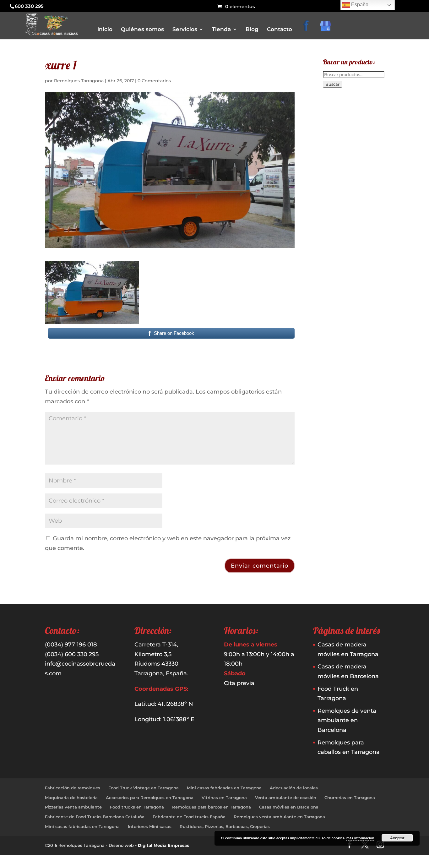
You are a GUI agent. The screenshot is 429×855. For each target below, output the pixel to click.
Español (360, 4)
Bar (223, 66)
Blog (252, 29)
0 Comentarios (154, 81)
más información (360, 838)
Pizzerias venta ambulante (73, 806)
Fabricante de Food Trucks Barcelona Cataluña (94, 816)
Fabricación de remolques (72, 787)
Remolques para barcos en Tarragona (211, 806)
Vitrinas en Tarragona (224, 797)
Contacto (279, 29)
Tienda (221, 29)
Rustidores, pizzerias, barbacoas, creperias (260, 110)
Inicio (104, 29)
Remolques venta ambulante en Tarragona (279, 816)
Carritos (228, 75)
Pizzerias (228, 101)
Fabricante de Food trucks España (189, 816)
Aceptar (397, 838)
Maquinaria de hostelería (71, 797)
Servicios (184, 29)
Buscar (332, 84)
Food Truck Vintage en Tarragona (143, 787)
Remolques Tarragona (79, 81)
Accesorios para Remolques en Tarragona (149, 797)
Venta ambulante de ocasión (285, 797)
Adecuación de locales (294, 787)
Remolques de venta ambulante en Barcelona (347, 720)
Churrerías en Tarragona (349, 797)
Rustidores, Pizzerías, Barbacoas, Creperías (225, 826)
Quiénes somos (142, 29)
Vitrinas (227, 119)
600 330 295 (29, 6)
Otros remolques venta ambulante (253, 92)
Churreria (229, 83)
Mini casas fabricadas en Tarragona (224, 787)
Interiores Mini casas (149, 826)
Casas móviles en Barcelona (288, 806)
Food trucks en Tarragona (137, 806)
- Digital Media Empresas (162, 845)
